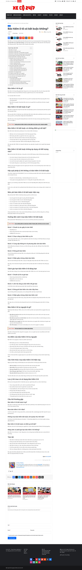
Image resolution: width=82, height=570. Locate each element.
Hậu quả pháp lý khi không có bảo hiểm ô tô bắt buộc (19, 55)
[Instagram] (12, 471)
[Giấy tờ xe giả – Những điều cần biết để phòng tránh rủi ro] (59, 123)
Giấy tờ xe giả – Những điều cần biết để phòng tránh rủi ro (68, 122)
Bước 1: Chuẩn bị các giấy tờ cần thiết (17, 59)
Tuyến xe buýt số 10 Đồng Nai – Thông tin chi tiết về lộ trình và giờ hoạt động (68, 63)
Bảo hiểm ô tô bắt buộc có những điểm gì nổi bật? (19, 52)
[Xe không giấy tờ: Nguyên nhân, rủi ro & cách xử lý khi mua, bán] (59, 117)
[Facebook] (8, 471)
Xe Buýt (39, 15)
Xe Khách (45, 15)
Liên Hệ (61, 15)
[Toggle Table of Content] (30, 48)
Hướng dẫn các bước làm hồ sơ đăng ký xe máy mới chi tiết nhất (68, 99)
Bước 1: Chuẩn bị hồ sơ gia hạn (16, 66)
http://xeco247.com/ (20, 467)
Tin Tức (51, 15)
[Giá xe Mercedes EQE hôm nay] (59, 50)
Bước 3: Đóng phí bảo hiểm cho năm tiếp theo (19, 69)
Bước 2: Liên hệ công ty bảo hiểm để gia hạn (18, 68)
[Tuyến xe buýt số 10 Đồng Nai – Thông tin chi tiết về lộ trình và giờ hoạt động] (59, 63)
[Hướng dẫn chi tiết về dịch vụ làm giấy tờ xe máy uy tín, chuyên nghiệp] (44, 491)
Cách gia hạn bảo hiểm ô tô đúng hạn (16, 65)
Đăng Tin (25, 553)
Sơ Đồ (25, 551)
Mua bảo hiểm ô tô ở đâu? (15, 79)
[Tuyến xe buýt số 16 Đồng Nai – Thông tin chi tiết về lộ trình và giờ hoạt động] (59, 86)
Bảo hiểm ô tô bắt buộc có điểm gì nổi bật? (19, 82)
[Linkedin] (10, 471)
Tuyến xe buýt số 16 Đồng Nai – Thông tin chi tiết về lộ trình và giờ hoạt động (68, 85)
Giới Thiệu (26, 549)
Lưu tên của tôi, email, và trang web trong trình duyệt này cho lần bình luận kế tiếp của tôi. (26, 535)
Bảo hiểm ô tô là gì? (13, 49)
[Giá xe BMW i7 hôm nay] (59, 34)
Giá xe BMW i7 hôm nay (68, 32)
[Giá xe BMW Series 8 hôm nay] (59, 28)
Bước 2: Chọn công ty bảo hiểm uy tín (17, 60)
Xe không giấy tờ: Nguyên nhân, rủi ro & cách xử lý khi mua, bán (68, 117)
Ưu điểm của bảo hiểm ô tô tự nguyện (17, 73)
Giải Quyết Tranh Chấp (46, 550)
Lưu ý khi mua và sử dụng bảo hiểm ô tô (17, 76)
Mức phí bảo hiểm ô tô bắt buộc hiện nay (17, 56)
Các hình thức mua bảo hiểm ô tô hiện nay (17, 74)
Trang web (32, 530)
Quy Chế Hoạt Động (45, 553)
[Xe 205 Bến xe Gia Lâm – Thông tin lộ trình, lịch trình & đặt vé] (59, 80)
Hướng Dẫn (44, 554)
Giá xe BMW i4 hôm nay (68, 37)
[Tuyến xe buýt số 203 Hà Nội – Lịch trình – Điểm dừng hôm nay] (59, 69)
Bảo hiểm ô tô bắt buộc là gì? (15, 51)
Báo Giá (43, 549)
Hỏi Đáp (56, 15)
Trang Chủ (9, 15)
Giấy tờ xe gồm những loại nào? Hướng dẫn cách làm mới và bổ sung (29, 497)
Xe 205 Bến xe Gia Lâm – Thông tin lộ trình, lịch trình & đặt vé (68, 80)
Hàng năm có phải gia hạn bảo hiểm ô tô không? (20, 83)
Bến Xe (34, 15)
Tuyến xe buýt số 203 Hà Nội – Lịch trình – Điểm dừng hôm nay (68, 68)
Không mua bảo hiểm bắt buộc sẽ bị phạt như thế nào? (21, 81)
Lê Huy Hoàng (15, 33)
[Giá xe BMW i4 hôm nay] (59, 39)
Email (9, 530)
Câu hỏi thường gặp (13, 77)
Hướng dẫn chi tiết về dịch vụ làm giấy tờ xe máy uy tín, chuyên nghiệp (44, 497)
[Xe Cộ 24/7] (24, 8)
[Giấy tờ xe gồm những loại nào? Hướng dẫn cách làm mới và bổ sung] (29, 491)
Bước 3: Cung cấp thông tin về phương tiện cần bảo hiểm (21, 61)
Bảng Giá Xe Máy (17, 15)
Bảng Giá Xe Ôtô (27, 15)
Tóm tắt (11, 84)
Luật (14, 23)
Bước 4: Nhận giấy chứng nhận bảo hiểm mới (18, 70)
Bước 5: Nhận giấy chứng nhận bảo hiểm (18, 64)
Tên (9, 525)
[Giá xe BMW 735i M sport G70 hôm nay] (59, 44)
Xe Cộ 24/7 (48, 456)
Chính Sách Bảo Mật (45, 551)
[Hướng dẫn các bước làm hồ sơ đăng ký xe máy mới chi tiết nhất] (14, 491)
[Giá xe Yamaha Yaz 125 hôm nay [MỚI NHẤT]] (59, 75)
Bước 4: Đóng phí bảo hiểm (15, 63)
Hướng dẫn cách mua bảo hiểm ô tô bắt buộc (18, 58)
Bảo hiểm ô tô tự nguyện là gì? (15, 71)
